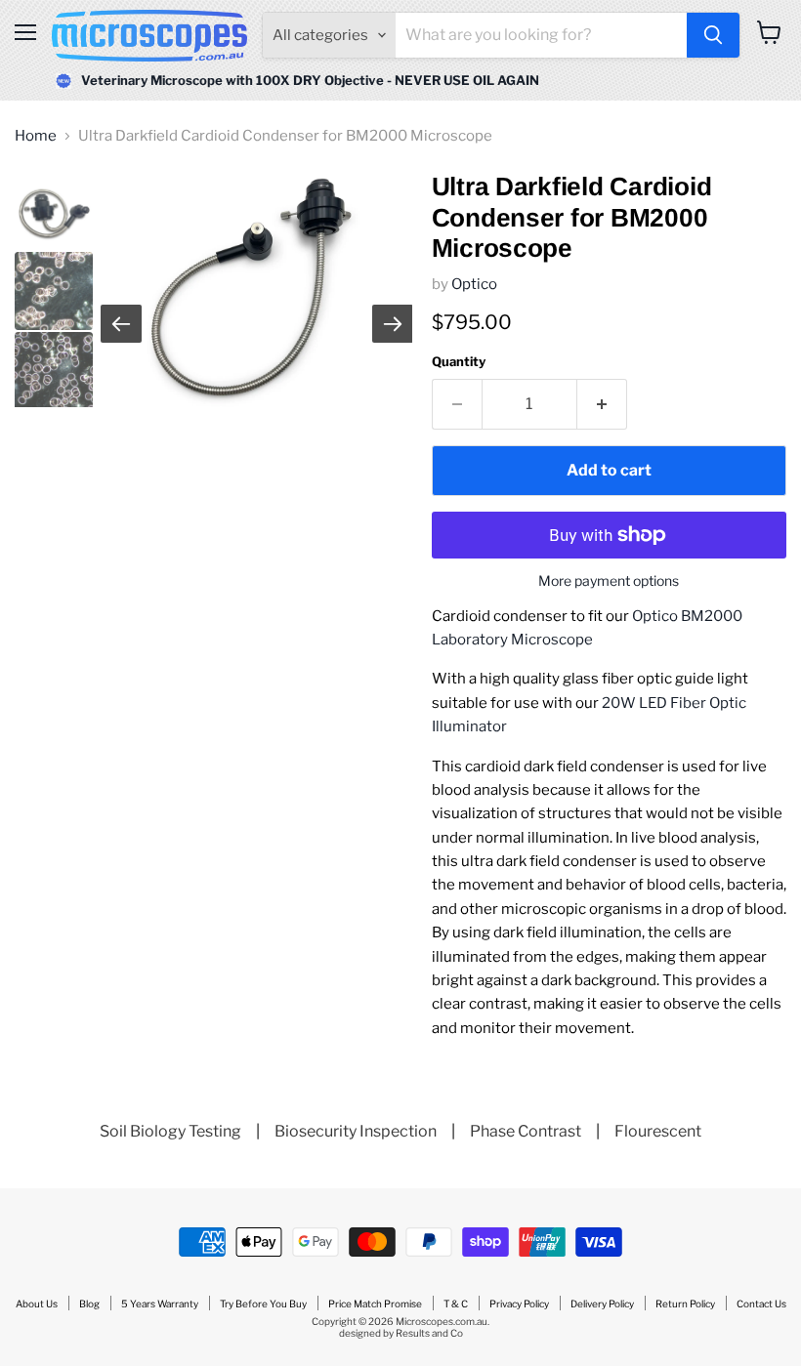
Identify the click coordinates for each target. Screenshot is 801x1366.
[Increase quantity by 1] (602, 404)
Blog (89, 1303)
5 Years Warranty (159, 1303)
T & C (455, 1303)
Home (36, 136)
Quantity (458, 361)
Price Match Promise (375, 1303)
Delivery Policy (602, 1303)
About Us (37, 1303)
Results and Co (429, 1333)
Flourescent (657, 1131)
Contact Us (761, 1303)
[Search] (713, 35)
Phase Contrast (525, 1131)
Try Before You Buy (263, 1303)
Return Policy (685, 1303)
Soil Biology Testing (170, 1131)
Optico (474, 284)
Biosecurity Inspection (355, 1131)
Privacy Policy (519, 1303)
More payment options (608, 581)
